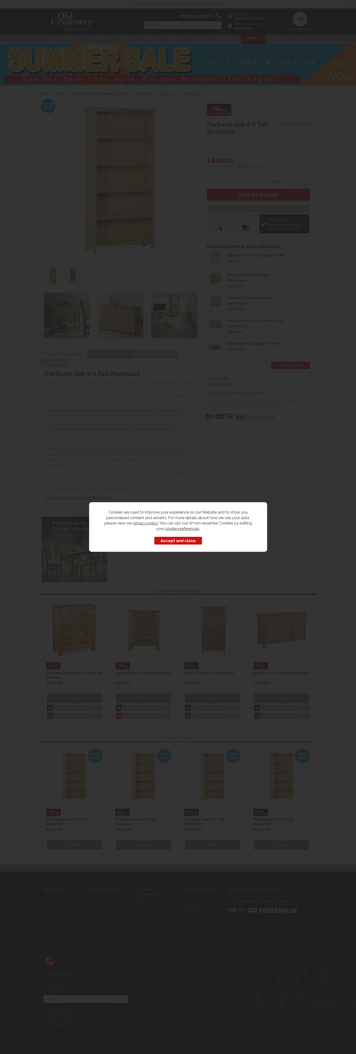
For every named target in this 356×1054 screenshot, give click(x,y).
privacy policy (145, 523)
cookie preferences (182, 528)
